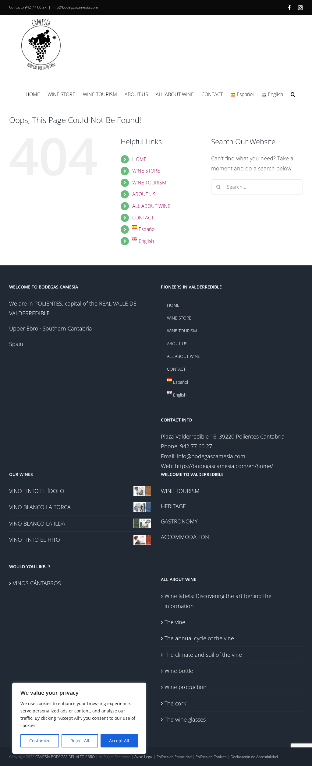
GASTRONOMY (179, 521)
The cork (175, 703)
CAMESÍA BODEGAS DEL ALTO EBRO (65, 756)
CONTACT (143, 217)
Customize (40, 740)
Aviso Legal (143, 756)
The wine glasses (185, 719)
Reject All (79, 740)
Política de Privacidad (174, 756)
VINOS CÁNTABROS (37, 583)
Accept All (119, 740)
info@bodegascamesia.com (75, 7)
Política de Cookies (211, 756)
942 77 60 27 (36, 7)
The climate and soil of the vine (203, 654)
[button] (293, 94)
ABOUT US (144, 194)
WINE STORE (146, 170)
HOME (139, 159)
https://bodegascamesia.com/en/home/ (224, 466)
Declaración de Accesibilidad (254, 756)
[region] (79, 718)
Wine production (186, 687)
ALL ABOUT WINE (151, 206)
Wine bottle (179, 670)
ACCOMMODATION (185, 536)
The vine (175, 622)
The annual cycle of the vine (199, 638)
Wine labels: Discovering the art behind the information (218, 600)
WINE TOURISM (149, 182)
